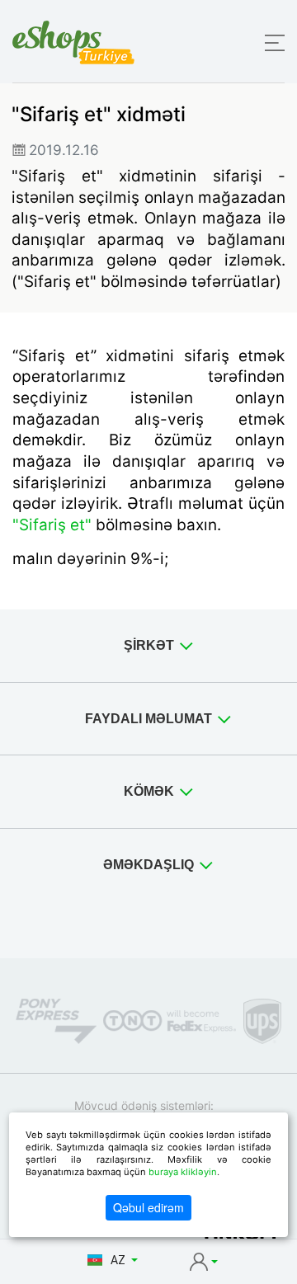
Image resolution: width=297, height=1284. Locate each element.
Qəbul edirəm (148, 1207)
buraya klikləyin (182, 1172)
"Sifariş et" (52, 524)
